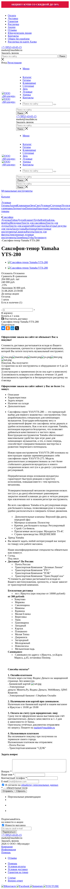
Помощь (6, 852)
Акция (13, 205)
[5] (19, 306)
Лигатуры (50, 225)
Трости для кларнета (20, 225)
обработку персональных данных (39, 785)
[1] (3, 306)
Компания (7, 846)
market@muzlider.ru (44, 727)
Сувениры (53, 208)
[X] (17, 328)
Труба (37, 220)
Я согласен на (31, 785)
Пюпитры (30, 208)
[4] (15, 306)
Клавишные (23, 205)
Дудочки (6, 220)
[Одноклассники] (8, 328)
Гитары (5, 205)
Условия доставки (18, 869)
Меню (26, 68)
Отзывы (12, 858)
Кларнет (29, 220)
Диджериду (40, 237)
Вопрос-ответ (15, 880)
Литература (19, 208)
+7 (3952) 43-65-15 (11, 47)
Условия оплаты (17, 866)
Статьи (12, 877)
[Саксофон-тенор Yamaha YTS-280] (28, 262)
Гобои (14, 220)
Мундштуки (38, 225)
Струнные (56, 205)
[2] (7, 306)
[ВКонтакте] (3, 328)
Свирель (21, 231)
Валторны (30, 228)
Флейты (44, 220)
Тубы (31, 237)
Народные (42, 208)
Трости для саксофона (33, 223)
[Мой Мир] (12, 328)
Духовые (45, 205)
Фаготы (30, 231)
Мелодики (15, 223)
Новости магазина (15, 825)
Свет (38, 205)
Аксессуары (18, 228)
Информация (8, 849)
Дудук (21, 220)
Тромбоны (22, 237)
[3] (11, 306)
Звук (32, 205)
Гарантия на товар (18, 872)
